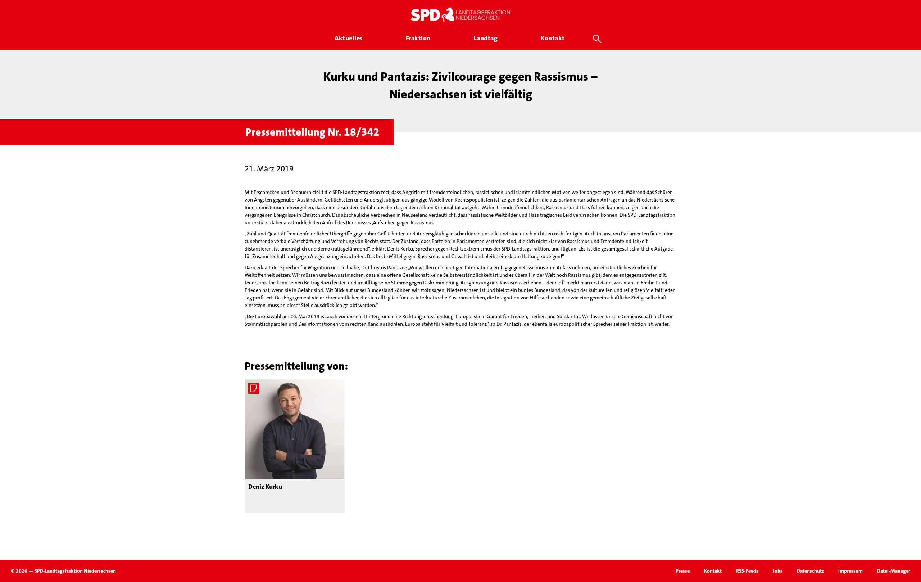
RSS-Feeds (747, 571)
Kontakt (713, 571)
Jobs (777, 571)
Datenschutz (810, 571)
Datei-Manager (893, 571)
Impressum (850, 571)
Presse (683, 571)
